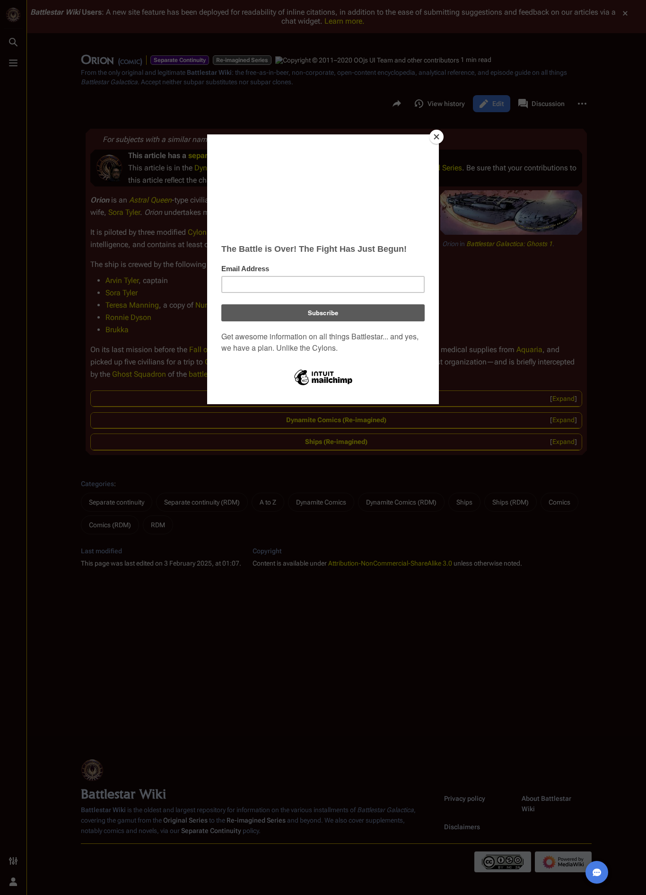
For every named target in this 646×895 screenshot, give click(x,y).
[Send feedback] (596, 872)
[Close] (436, 137)
